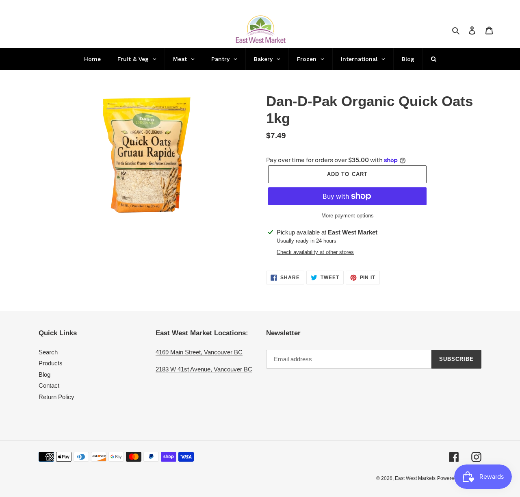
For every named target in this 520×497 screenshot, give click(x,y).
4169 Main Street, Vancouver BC (199, 352)
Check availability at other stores (315, 252)
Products (51, 363)
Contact (49, 385)
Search (48, 352)
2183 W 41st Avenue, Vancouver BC (204, 369)
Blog (44, 374)
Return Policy (56, 396)
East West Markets (415, 478)
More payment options (347, 216)
